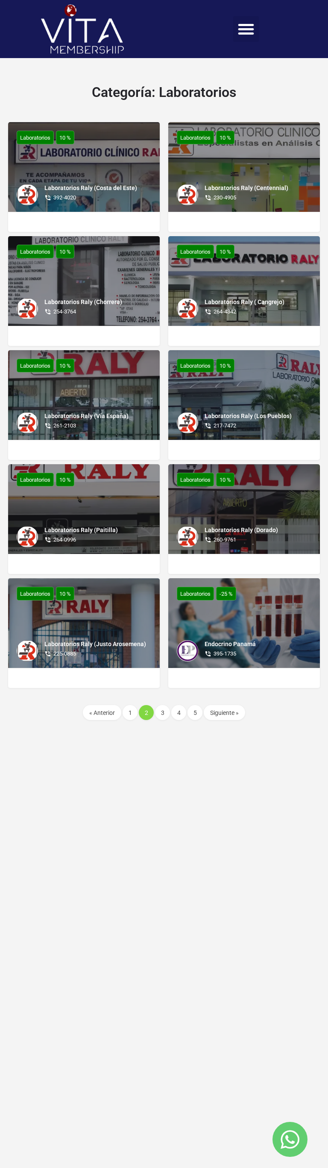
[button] (246, 29)
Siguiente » (224, 712)
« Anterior (102, 712)
